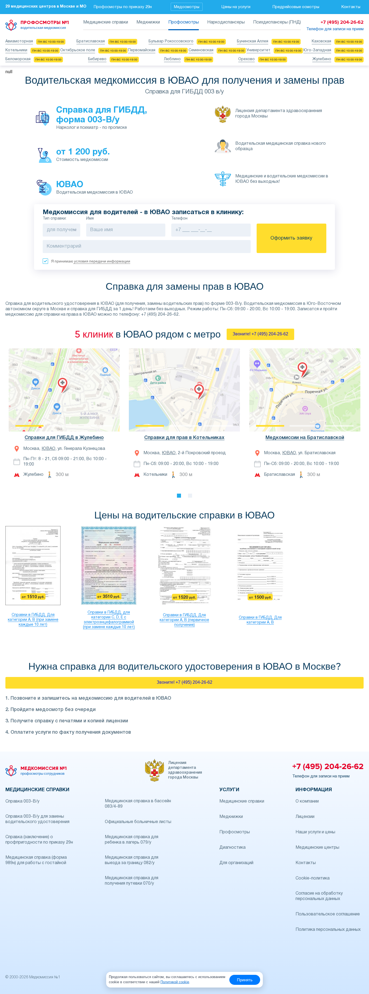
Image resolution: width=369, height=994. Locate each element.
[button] (114, 390)
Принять (245, 980)
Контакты (350, 7)
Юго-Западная (317, 50)
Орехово (246, 59)
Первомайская (141, 50)
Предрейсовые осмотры (296, 7)
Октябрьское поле (77, 50)
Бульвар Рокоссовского (171, 41)
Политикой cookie (174, 982)
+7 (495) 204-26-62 (328, 766)
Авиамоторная (19, 41)
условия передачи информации (101, 261)
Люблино (172, 59)
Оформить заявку (291, 238)
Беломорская (18, 59)
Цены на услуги (236, 7)
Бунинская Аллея (252, 41)
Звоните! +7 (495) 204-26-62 (260, 334)
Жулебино (321, 59)
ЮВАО (48, 449)
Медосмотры (186, 7)
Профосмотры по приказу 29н (123, 7)
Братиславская (90, 41)
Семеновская (201, 50)
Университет (258, 50)
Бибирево (97, 59)
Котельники (16, 50)
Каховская (321, 41)
